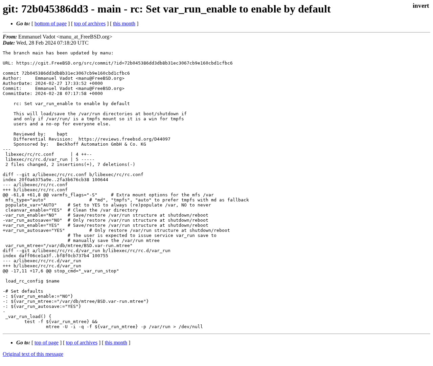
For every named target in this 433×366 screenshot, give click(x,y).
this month (124, 23)
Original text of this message (33, 354)
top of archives (90, 23)
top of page (47, 342)
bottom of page (51, 23)
